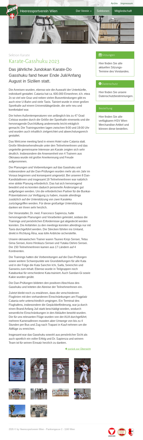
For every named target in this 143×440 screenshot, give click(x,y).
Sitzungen (108, 55)
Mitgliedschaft (123, 10)
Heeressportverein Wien (38, 11)
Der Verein (83, 10)
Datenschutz (110, 83)
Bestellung (105, 108)
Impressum (127, 3)
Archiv (114, 3)
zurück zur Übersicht (79, 348)
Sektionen (103, 10)
